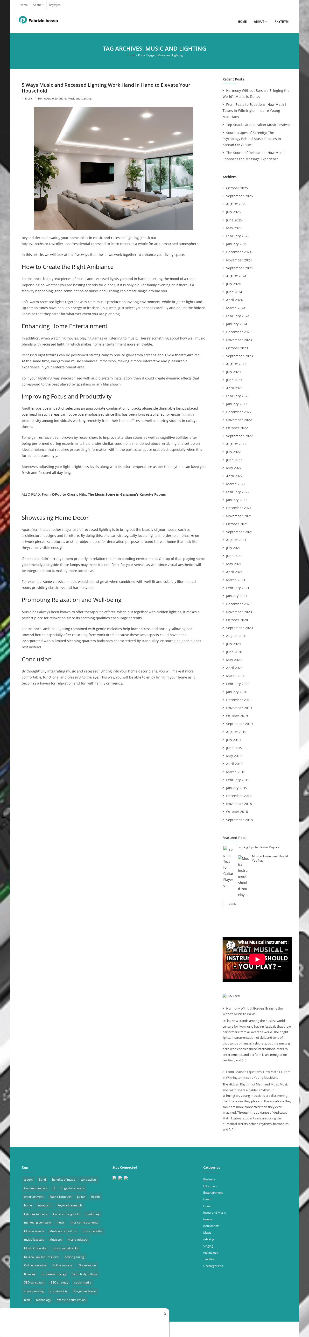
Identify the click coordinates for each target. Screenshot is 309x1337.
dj (54, 1188)
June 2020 (234, 652)
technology (43, 1300)
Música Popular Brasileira (41, 1257)
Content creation (35, 1188)
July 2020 (233, 644)
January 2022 (236, 500)
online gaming (74, 1257)
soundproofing (34, 1291)
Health (207, 1199)
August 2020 (236, 635)
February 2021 (237, 587)
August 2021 (236, 540)
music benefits (92, 1231)
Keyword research (69, 1205)
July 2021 (233, 547)
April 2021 (234, 572)
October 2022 (237, 428)
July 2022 (233, 452)
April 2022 (234, 476)
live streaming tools (66, 1214)
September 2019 (239, 723)
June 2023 (234, 380)
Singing (208, 1246)
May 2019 (234, 755)
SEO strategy (59, 1282)
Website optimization (71, 1300)
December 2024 (239, 252)
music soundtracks (65, 1248)
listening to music (36, 1214)
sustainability (59, 1291)
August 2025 (236, 204)
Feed (236, 996)
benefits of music (63, 1179)
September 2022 (239, 436)
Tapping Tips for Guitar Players (258, 847)
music (60, 1222)
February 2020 (237, 683)
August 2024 (236, 276)
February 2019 (237, 780)
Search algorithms (84, 1274)
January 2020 (236, 692)
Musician (55, 1239)
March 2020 (235, 675)
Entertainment (213, 1193)
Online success (62, 1265)
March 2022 (235, 484)
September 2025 (239, 196)
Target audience (85, 1291)
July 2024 (233, 284)
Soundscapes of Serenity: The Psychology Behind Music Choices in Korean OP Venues (252, 138)
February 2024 (237, 316)
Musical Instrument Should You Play (270, 858)
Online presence (35, 1265)
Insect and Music (214, 1213)
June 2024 (234, 292)
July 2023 (233, 372)
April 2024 (234, 300)
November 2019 (239, 707)
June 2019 (234, 747)
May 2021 (234, 564)
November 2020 (239, 612)
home (28, 1205)
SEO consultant (34, 1282)
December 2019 (239, 700)
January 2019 (236, 787)
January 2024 (236, 324)
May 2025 (234, 228)
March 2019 (235, 772)
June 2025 (234, 220)
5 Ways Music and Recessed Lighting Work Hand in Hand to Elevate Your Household (106, 88)
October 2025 (237, 188)
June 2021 (234, 555)
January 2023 (236, 404)
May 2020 (234, 660)
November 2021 (239, 516)
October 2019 (237, 715)
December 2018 (239, 795)
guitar (81, 1197)
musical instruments (84, 1222)
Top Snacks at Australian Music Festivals (258, 124)
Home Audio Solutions (52, 98)
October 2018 (237, 811)
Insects (208, 1219)
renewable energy (54, 1274)
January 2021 (236, 595)
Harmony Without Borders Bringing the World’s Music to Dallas (256, 93)
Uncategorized (213, 1266)
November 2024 (239, 260)
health (95, 1197)
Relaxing (29, 1274)
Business (209, 1179)
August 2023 (236, 364)
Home (24, 5)
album (28, 1179)
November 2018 (239, 803)
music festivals (34, 1239)
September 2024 (239, 268)
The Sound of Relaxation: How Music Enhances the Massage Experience (254, 155)
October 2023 (237, 348)
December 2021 (239, 508)
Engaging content (72, 1188)
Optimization (87, 1265)
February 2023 (237, 396)
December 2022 (239, 412)
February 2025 (237, 236)
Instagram (44, 1205)
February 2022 (237, 492)
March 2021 (235, 580)
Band (42, 1179)
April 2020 (234, 667)
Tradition (209, 1259)
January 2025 (236, 244)
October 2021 (237, 524)
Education (210, 1186)
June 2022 (234, 460)
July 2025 (233, 212)
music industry (77, 1239)
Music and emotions (63, 1231)
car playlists (89, 1179)
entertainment (33, 1197)
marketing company (37, 1222)
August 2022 (236, 444)
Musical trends (34, 1231)
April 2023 (234, 388)
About (37, 5)
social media (82, 1282)
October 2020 (237, 620)
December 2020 (239, 604)
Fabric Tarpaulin (60, 1197)
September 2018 (239, 820)
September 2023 (239, 356)
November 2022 (239, 420)
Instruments (211, 1226)
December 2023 (239, 332)
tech (27, 1300)
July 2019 (233, 740)
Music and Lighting (79, 98)
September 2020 (239, 627)
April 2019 (234, 763)
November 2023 (239, 340)
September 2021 (239, 532)
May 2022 (234, 468)
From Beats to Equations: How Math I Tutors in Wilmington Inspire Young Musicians (254, 110)
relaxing (208, 1239)
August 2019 (236, 732)
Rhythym (55, 5)
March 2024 (235, 308)
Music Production (35, 1248)
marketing (92, 1214)
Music (28, 98)
